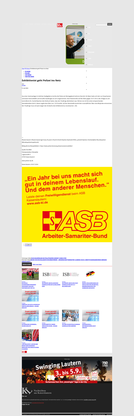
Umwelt (90, 70)
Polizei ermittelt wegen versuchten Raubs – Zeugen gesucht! (49, 326)
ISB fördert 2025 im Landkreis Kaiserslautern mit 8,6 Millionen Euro (51, 284)
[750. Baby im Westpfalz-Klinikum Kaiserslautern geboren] (70, 320)
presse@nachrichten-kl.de (38, 402)
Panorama (91, 89)
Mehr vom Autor (37, 264)
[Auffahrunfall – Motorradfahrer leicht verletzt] (90, 320)
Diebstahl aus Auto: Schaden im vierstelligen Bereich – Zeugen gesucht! (31, 306)
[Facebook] (24, 90)
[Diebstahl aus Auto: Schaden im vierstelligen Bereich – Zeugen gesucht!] (30, 301)
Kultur (90, 83)
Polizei (27, 73)
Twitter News (29, 76)
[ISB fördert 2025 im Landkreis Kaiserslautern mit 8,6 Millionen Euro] (50, 279)
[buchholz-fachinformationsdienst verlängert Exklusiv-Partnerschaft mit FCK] (30, 279)
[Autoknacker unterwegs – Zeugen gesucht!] (30, 320)
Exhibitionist (28, 245)
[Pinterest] (35, 90)
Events (31, 24)
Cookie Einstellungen (85, 414)
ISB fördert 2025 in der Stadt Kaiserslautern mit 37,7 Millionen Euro (70, 284)
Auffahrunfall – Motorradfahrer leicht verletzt (89, 326)
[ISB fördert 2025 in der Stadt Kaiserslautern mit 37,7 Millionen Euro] (70, 279)
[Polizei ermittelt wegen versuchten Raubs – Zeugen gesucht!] (50, 320)
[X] (30, 90)
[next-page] (26, 352)
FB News (27, 68)
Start (23, 68)
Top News (28, 75)
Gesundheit (91, 77)
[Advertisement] (67, 121)
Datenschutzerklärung (48, 24)
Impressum (37, 24)
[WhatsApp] (41, 90)
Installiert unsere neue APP (90, 399)
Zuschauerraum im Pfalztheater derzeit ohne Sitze (48, 258)
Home (26, 24)
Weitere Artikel (27, 264)
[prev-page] (23, 352)
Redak (24, 85)
